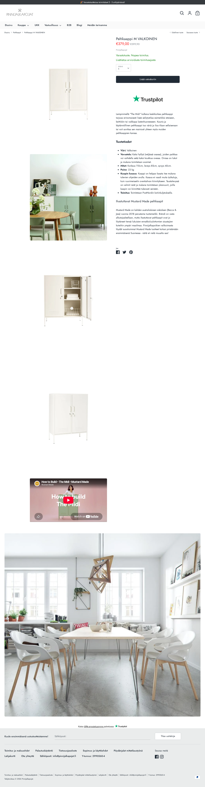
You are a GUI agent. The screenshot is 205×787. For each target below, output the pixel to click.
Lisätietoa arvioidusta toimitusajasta (136, 60)
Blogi (79, 25)
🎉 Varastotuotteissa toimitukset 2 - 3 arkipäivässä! (102, 2)
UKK (37, 25)
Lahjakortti (10, 756)
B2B (69, 25)
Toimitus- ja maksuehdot (17, 750)
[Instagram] (162, 756)
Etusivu (8, 25)
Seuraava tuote (192, 32)
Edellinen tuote (177, 32)
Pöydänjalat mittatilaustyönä (128, 750)
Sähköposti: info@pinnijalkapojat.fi (58, 756)
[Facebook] (156, 756)
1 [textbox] (118, 69)
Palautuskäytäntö (44, 750)
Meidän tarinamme (97, 25)
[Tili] (190, 12)
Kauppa (22, 25)
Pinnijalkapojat (121, 50)
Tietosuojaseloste (68, 750)
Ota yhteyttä (27, 756)
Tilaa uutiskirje (168, 736)
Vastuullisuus (52, 25)
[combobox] (123, 68)
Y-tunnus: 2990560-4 (93, 756)
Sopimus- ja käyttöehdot (95, 750)
